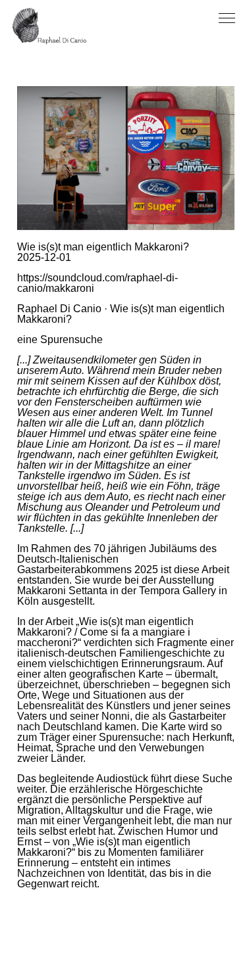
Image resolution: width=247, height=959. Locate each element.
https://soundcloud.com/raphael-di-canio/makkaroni (97, 283)
